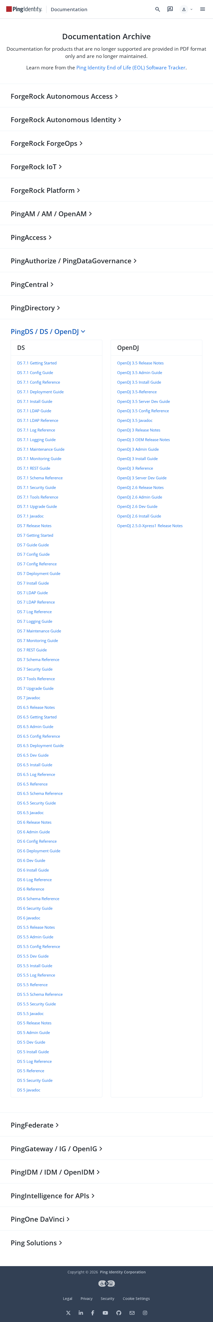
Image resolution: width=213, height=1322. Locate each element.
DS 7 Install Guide (33, 583)
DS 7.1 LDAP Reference (37, 420)
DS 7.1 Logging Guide (36, 439)
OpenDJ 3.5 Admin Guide (139, 372)
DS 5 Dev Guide (31, 1042)
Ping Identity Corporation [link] (123, 1271)
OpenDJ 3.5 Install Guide (139, 382)
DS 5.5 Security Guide (36, 1003)
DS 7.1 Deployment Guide (40, 391)
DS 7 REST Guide (32, 649)
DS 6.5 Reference (32, 784)
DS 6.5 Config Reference (38, 736)
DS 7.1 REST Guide (33, 468)
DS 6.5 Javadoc (30, 812)
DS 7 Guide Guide (33, 544)
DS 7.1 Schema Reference (40, 477)
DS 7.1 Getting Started (37, 362)
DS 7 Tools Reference (36, 678)
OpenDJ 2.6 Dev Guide (137, 506)
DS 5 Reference (30, 1070)
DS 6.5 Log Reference (36, 774)
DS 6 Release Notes (34, 822)
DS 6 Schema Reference (38, 898)
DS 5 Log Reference (34, 1061)
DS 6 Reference (30, 889)
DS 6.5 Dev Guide (33, 755)
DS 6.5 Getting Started (37, 716)
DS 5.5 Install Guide (34, 965)
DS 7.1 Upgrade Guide (37, 506)
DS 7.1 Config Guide (35, 372)
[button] (186, 9)
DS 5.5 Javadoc (30, 1013)
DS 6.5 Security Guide (36, 803)
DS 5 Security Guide (34, 1080)
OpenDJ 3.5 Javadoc (134, 420)
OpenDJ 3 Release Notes (138, 430)
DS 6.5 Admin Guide (35, 726)
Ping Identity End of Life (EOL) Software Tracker (130, 67)
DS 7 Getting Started (35, 535)
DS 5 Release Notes (34, 1022)
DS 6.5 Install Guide (34, 764)
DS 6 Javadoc (28, 917)
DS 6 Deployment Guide (38, 850)
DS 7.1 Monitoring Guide (39, 458)
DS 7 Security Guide (34, 669)
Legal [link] (67, 1298)
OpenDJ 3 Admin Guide (138, 449)
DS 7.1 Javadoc (30, 516)
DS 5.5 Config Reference (38, 946)
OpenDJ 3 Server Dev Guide (142, 477)
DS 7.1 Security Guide (36, 487)
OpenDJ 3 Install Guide (137, 458)
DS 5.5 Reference (32, 984)
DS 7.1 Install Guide (34, 401)
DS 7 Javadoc (28, 697)
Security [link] (107, 1298)
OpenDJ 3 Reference (135, 468)
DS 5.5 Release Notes (36, 927)
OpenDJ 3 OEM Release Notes (143, 439)
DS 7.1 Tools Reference (37, 497)
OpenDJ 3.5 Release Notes (140, 362)
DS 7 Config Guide (33, 554)
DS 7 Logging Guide (34, 621)
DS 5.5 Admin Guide (35, 936)
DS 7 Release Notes (34, 525)
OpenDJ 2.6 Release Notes (140, 487)
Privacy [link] (86, 1298)
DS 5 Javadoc (28, 1089)
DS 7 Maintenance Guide (39, 630)
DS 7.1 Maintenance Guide (40, 449)
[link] (24, 9)
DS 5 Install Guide (33, 1051)
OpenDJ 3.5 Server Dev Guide (143, 401)
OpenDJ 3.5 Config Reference (143, 410)
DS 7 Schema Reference (38, 659)
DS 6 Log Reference (34, 879)
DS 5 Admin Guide (33, 1032)
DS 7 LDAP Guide (32, 592)
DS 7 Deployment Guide (38, 573)
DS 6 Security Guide (34, 908)
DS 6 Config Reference (37, 841)
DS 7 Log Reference (34, 611)
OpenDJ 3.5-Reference (137, 391)
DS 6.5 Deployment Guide (40, 745)
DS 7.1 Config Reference (38, 382)
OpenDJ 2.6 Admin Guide (139, 497)
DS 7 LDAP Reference (36, 602)
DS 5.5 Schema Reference (40, 994)
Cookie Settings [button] (136, 1298)
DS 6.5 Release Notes (36, 707)
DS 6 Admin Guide (33, 831)
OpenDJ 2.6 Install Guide (139, 516)
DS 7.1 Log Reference (36, 430)
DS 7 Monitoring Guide (37, 640)
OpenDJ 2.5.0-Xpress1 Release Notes (150, 525)
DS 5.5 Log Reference (36, 975)
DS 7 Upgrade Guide (35, 688)
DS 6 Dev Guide (31, 860)
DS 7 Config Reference (37, 563)
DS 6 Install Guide (33, 870)
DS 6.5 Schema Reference (40, 793)
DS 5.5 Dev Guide (33, 956)
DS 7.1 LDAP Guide (34, 410)
